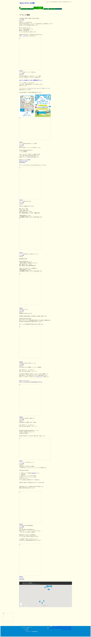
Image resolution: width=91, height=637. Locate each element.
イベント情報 (21, 19)
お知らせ (26, 630)
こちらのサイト (25, 35)
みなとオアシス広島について (27, 627)
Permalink (21, 70)
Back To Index (21, 579)
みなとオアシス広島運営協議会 (32, 631)
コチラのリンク (38, 376)
